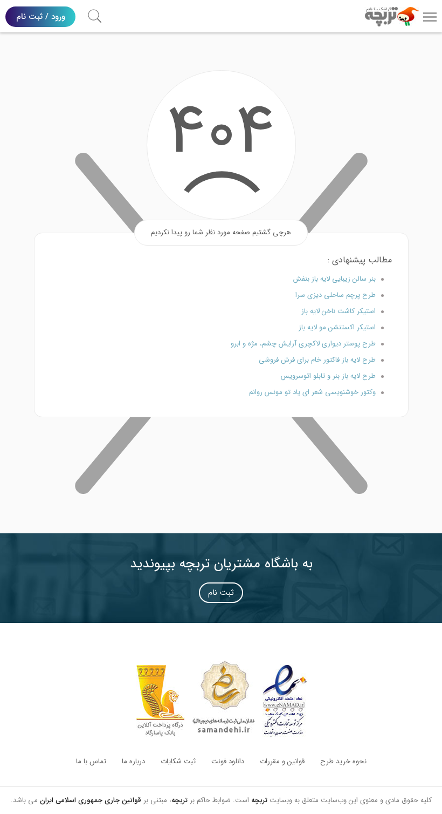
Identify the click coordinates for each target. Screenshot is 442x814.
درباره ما (133, 761)
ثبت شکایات (178, 761)
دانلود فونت (227, 761)
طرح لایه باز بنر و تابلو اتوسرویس (328, 376)
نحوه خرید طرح (343, 761)
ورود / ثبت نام (40, 16)
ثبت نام (221, 592)
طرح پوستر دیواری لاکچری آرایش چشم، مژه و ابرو (303, 343)
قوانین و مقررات (282, 761)
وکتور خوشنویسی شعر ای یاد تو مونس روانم (312, 392)
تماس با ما (91, 761)
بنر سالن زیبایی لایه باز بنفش (334, 278)
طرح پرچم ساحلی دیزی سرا (335, 295)
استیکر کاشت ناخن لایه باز (338, 311)
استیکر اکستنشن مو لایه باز (337, 327)
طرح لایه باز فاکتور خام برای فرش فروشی (317, 359)
